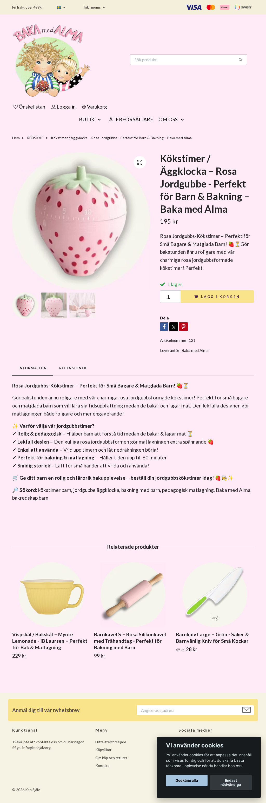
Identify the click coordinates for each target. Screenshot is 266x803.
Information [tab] (32, 368)
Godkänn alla (187, 780)
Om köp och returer (111, 757)
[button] (100, 119)
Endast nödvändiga (231, 782)
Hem (16, 138)
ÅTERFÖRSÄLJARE (131, 119)
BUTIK (87, 119)
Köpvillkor (103, 749)
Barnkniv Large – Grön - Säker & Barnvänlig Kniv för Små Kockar (212, 637)
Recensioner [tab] (73, 368)
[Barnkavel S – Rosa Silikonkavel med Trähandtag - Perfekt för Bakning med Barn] (133, 594)
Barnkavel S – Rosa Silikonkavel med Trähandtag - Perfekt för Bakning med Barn (130, 640)
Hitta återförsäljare (110, 742)
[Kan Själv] (72, 60)
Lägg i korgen (220, 297)
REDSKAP (35, 138)
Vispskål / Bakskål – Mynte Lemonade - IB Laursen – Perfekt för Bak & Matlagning (49, 640)
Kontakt (102, 765)
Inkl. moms (93, 7)
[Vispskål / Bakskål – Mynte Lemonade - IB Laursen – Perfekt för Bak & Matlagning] (51, 594)
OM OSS (168, 119)
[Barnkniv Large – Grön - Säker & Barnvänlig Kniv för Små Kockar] (215, 594)
